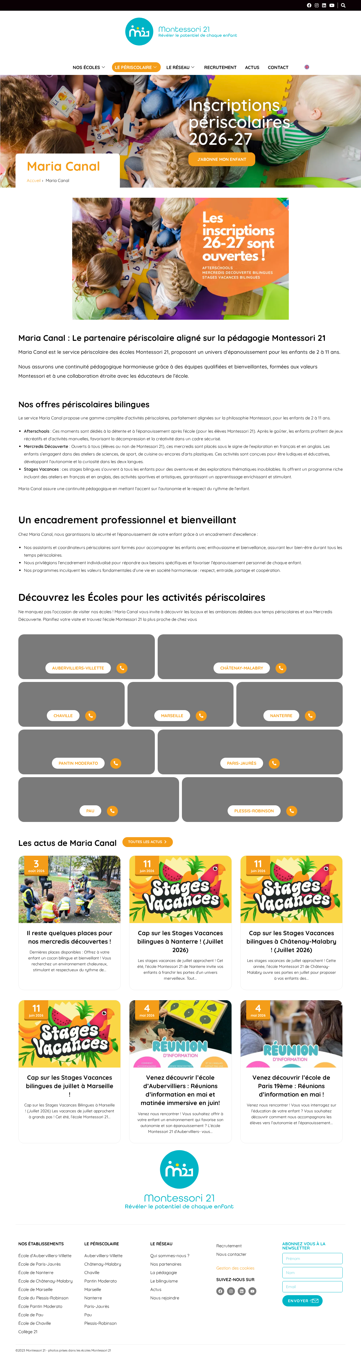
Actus (252, 67)
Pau (88, 1314)
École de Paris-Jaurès (39, 1264)
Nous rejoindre (164, 1298)
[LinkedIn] (324, 5)
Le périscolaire (133, 67)
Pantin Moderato (100, 1281)
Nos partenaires (165, 1264)
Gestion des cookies (235, 1268)
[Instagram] (316, 5)
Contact (278, 67)
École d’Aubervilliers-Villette (44, 1255)
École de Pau (30, 1314)
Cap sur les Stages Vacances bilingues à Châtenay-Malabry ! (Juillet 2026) (291, 941)
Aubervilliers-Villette (103, 1255)
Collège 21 (28, 1331)
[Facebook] (309, 5)
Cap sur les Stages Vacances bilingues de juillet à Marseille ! (69, 1085)
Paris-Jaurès (96, 1306)
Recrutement (220, 67)
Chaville (91, 1272)
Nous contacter (231, 1254)
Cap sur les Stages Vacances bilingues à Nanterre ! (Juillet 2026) (180, 941)
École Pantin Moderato (40, 1306)
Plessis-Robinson (100, 1323)
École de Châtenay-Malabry (45, 1281)
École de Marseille (35, 1289)
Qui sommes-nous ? (169, 1255)
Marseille (92, 1289)
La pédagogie (163, 1272)
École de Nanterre (35, 1272)
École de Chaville (34, 1323)
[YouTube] (332, 5)
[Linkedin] (242, 1291)
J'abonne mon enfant (221, 159)
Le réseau (178, 67)
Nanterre (93, 1298)
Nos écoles (86, 67)
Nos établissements (41, 1243)
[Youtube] (252, 1291)
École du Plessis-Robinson (43, 1298)
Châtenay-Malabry (102, 1264)
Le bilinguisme (164, 1281)
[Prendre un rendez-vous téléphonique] (121, 668)
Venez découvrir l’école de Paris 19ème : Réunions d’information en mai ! (291, 1085)
